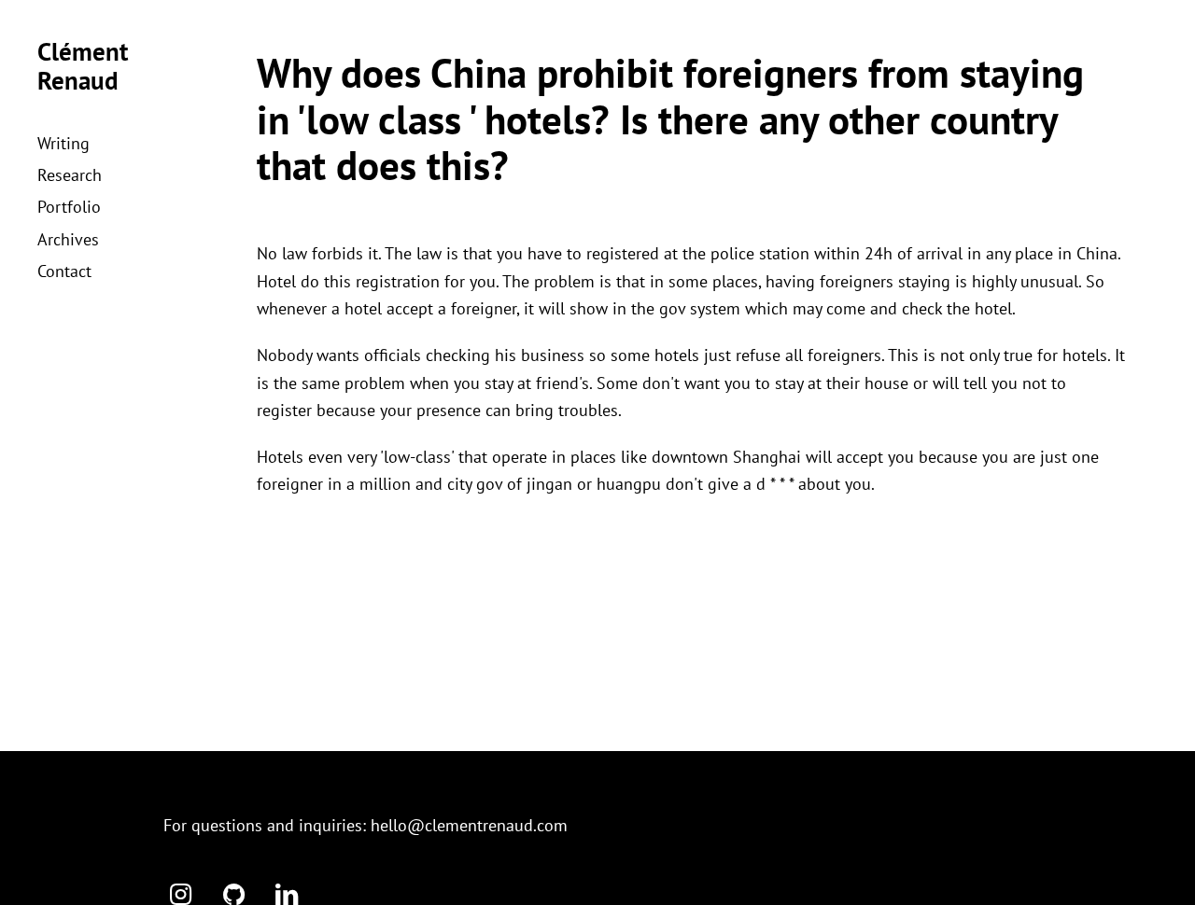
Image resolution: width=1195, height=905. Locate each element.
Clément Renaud (82, 65)
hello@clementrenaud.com (469, 825)
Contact (64, 271)
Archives (68, 239)
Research (69, 175)
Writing (63, 143)
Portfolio (69, 206)
